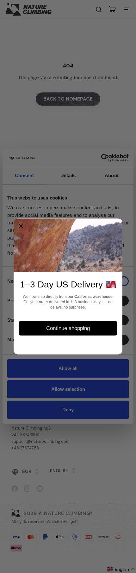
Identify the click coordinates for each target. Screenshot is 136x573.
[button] (20, 226)
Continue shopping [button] (68, 328)
